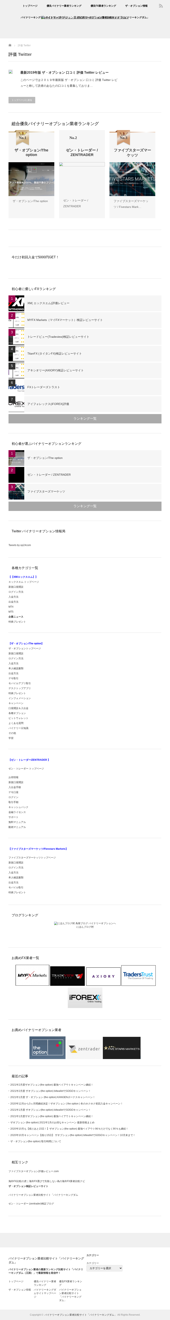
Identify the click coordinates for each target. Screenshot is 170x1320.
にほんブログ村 (85, 926)
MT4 (10, 606)
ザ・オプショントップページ (24, 648)
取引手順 (13, 802)
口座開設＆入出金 (18, 708)
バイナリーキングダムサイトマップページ (44, 17)
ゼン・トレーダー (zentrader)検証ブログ (31, 1203)
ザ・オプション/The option (30, 201)
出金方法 (13, 601)
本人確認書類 (15, 668)
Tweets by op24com (19, 545)
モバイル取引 (15, 887)
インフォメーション (19, 698)
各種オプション (17, 713)
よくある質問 (15, 723)
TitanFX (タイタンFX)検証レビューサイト (54, 353)
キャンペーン (15, 703)
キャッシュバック (18, 807)
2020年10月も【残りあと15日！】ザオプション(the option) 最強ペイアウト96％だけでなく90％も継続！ (69, 1128)
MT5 (10, 611)
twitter (167, 6)
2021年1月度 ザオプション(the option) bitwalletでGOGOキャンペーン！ (50, 1109)
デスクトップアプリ (19, 688)
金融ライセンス (17, 812)
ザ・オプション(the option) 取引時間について (35, 1141)
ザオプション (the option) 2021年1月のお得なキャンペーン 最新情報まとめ (52, 1122)
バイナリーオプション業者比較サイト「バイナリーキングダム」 (113, 17)
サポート (13, 817)
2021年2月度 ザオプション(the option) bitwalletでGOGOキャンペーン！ (50, 1091)
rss (161, 6)
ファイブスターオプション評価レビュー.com (33, 1171)
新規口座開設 (15, 586)
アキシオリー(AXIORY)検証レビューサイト (55, 370)
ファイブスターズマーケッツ (46, 491)
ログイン (13, 797)
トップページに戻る (22, 100)
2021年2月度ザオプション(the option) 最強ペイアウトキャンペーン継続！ (51, 1084)
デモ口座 (13, 792)
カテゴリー (92, 1263)
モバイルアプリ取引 (19, 683)
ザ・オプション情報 (136, 5)
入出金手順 (14, 787)
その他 (12, 733)
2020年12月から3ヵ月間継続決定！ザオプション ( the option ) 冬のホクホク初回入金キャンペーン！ (66, 1103)
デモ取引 (13, 678)
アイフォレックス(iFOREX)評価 (48, 404)
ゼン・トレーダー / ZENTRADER (49, 474)
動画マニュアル (17, 827)
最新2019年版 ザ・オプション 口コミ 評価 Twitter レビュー (64, 72)
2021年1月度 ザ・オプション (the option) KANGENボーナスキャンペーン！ (52, 1097)
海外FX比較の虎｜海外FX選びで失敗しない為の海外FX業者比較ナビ (46, 1181)
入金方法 (13, 596)
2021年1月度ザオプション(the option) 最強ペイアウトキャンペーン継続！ (51, 1116)
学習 (10, 738)
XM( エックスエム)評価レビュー (48, 303)
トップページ (30, 5)
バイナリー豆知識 (18, 728)
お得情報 (13, 777)
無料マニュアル (17, 822)
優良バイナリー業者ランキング (64, 5)
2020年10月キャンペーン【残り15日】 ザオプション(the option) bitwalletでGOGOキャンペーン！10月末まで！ (72, 1135)
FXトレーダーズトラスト (43, 387)
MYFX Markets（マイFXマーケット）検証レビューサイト (65, 320)
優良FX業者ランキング (103, 5)
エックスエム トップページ (23, 581)
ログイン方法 (15, 591)
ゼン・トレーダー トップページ (26, 768)
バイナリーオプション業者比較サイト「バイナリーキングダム (43, 1194)
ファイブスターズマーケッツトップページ (32, 857)
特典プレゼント (17, 621)
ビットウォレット (18, 718)
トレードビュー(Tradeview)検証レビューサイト (58, 336)
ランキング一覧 (85, 418)
